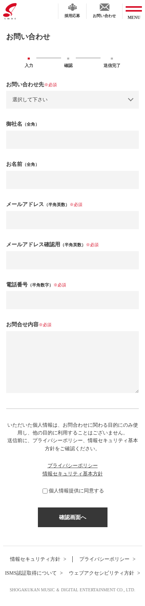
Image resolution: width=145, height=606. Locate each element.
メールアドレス (44, 204)
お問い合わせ (104, 16)
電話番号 (36, 285)
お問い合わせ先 (31, 84)
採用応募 (72, 16)
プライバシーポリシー (73, 465)
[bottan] (72, 517)
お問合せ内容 (28, 324)
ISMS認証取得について (31, 573)
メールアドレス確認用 (52, 244)
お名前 (22, 164)
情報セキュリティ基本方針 (73, 474)
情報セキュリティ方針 (35, 559)
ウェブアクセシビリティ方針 (101, 573)
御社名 (22, 124)
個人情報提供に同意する (76, 491)
